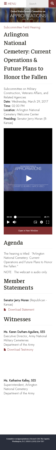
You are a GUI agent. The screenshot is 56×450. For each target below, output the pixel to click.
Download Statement (21, 309)
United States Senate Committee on (28, 14)
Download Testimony (20, 349)
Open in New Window (28, 230)
